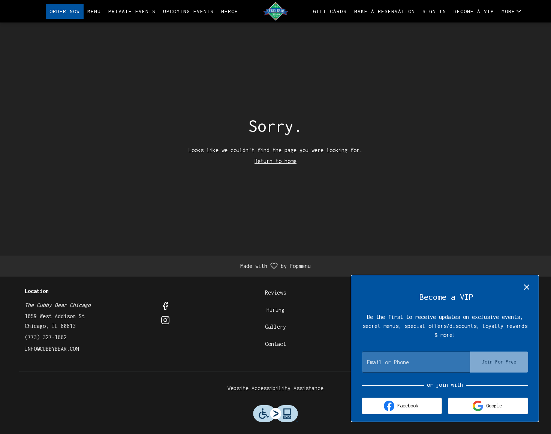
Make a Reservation (384, 11)
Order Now (64, 11)
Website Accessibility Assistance (275, 388)
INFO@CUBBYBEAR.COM (52, 349)
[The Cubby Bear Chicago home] (275, 11)
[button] (512, 11)
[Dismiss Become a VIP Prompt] (527, 287)
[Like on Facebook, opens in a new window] (165, 307)
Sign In (434, 11)
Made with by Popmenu (158, 266)
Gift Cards (330, 11)
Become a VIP (474, 11)
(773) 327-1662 (46, 337)
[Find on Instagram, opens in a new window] (165, 321)
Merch (229, 11)
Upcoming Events (188, 11)
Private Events (132, 11)
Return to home (275, 161)
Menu (94, 11)
